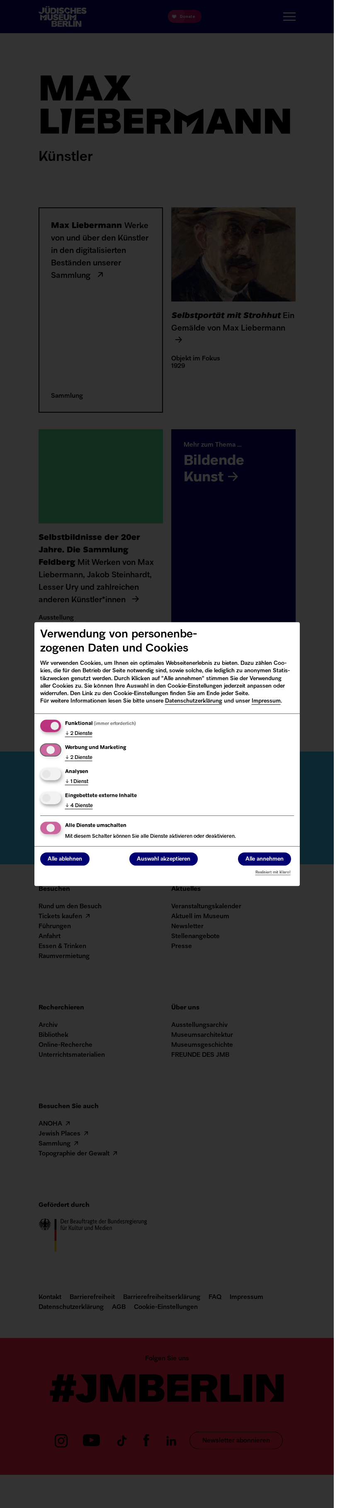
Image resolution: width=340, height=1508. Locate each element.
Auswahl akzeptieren (163, 859)
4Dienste (79, 805)
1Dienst (76, 781)
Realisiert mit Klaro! (273, 872)
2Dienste (78, 733)
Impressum (266, 701)
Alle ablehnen (65, 859)
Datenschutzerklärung (193, 701)
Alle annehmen (264, 859)
